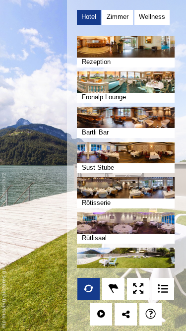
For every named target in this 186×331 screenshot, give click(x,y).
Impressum (3, 221)
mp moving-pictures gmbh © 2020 (3, 283)
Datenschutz (3, 187)
